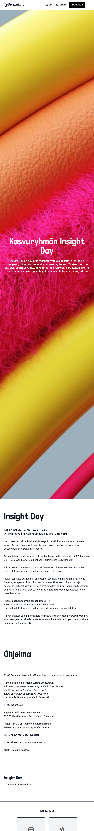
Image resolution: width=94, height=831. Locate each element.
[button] (87, 5)
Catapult (26, 578)
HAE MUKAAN (77, 5)
